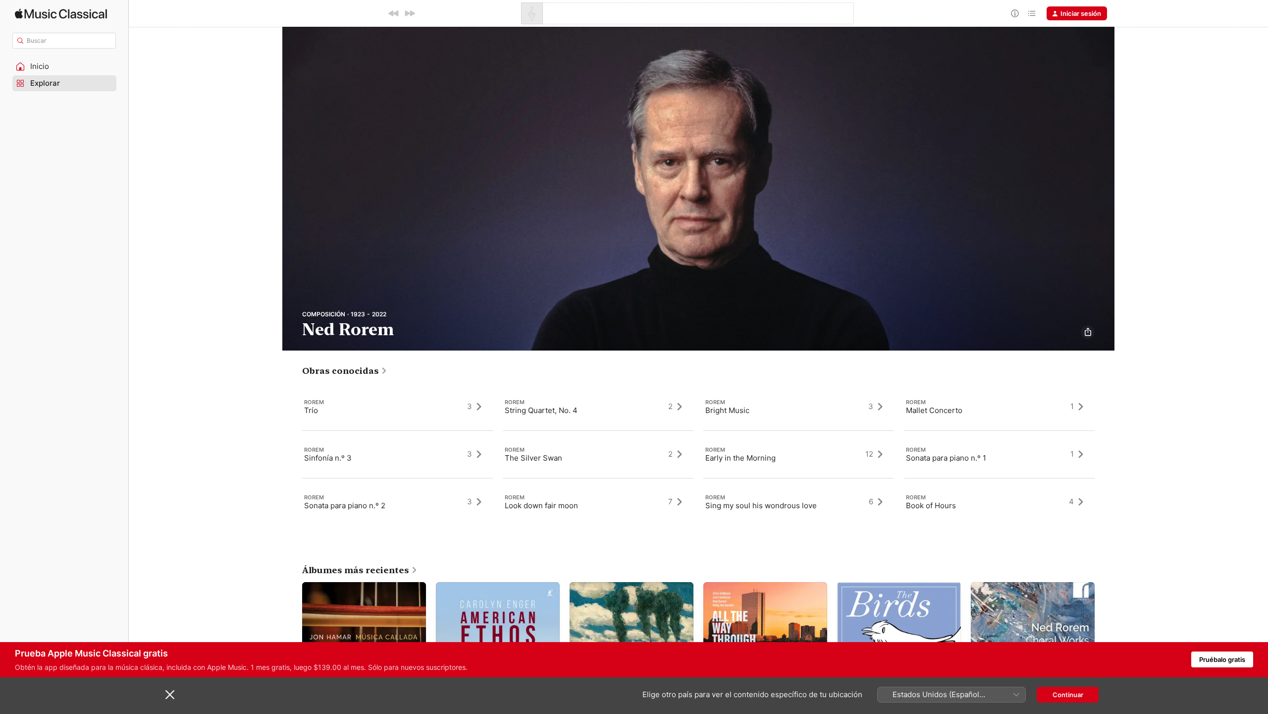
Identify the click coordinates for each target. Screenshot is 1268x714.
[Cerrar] (169, 694)
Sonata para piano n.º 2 (344, 505)
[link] (344, 370)
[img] (61, 13)
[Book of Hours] (999, 502)
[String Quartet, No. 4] (598, 406)
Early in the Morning (740, 458)
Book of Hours (931, 505)
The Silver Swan (533, 458)
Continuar (1068, 695)
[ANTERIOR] (394, 13)
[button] (64, 66)
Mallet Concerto (934, 410)
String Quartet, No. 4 (541, 410)
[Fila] (1032, 13)
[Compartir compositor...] (1088, 332)
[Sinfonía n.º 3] (397, 454)
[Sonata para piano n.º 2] (397, 502)
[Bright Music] (798, 406)
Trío (311, 410)
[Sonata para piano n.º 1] (999, 454)
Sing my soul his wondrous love (761, 505)
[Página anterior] (292, 454)
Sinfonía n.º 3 (328, 458)
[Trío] (397, 406)
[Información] (1015, 13)
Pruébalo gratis (1222, 659)
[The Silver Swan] (598, 454)
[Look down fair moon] (598, 502)
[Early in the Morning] (798, 454)
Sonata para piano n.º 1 (946, 458)
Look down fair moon (541, 505)
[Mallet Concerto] (999, 406)
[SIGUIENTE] (410, 13)
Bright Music (727, 410)
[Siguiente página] (1104, 454)
